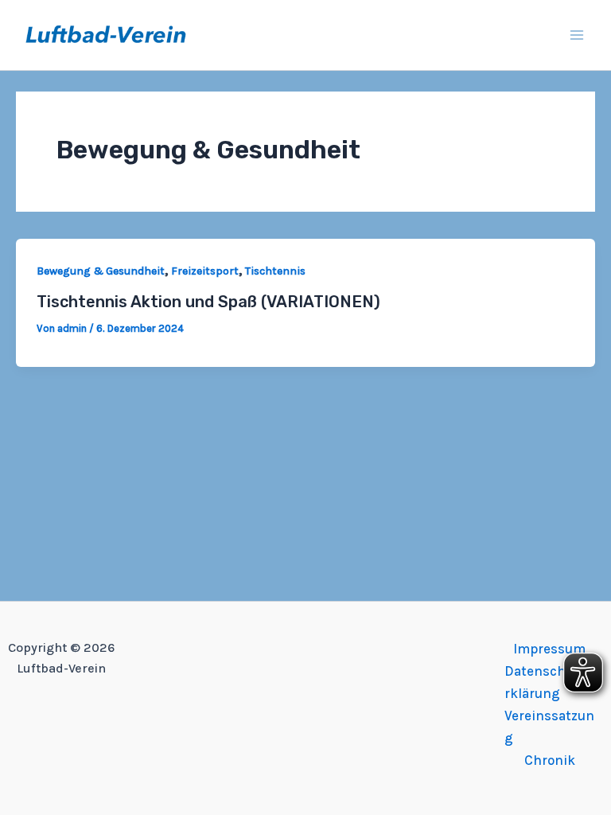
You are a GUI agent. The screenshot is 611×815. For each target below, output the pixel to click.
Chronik (549, 760)
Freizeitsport (205, 271)
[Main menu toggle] (577, 35)
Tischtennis (275, 271)
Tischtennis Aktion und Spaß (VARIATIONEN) (208, 301)
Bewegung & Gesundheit (101, 271)
